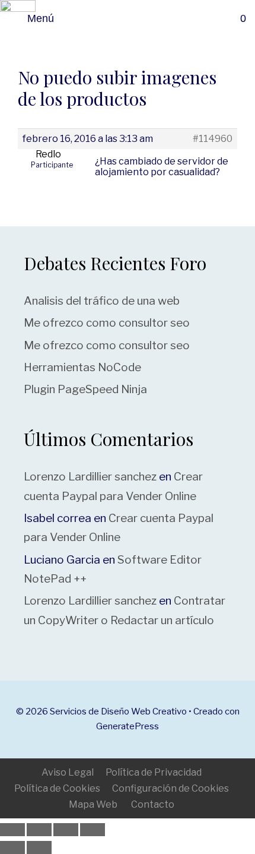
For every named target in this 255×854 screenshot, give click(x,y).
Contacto (152, 804)
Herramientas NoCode (82, 367)
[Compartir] (65, 829)
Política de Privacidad (154, 772)
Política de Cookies (57, 788)
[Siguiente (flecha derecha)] (39, 847)
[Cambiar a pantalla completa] (39, 829)
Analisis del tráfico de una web (102, 301)
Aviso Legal (68, 772)
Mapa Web (93, 804)
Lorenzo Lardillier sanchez (90, 476)
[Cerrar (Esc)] (92, 829)
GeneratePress (127, 726)
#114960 (212, 139)
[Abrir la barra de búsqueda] (215, 18)
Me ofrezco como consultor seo (107, 323)
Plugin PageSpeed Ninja (85, 389)
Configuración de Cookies (170, 788)
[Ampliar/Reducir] (12, 829)
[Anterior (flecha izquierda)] (12, 847)
